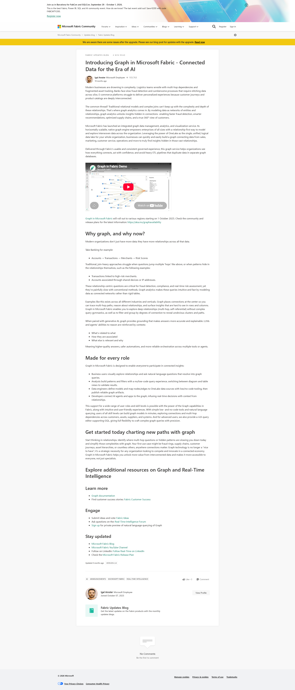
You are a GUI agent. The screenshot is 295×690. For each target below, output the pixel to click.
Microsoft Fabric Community (69, 35)
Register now (54, 15)
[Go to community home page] (76, 26)
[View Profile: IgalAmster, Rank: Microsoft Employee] (89, 79)
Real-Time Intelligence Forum (130, 521)
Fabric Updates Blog (106, 35)
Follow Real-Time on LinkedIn (128, 551)
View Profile (201, 592)
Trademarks (231, 677)
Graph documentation (103, 495)
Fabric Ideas (122, 517)
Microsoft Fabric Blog (103, 543)
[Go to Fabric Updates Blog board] (91, 610)
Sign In (233, 26)
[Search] (214, 26)
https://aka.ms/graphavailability (144, 222)
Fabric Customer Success (137, 499)
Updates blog (89, 35)
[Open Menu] (235, 35)
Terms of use (217, 677)
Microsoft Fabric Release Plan (118, 554)
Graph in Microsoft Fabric (98, 218)
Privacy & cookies (200, 677)
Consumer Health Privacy (97, 683)
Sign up (96, 525)
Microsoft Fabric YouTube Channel (110, 547)
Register (222, 26)
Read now (200, 42)
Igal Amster (100, 77)
